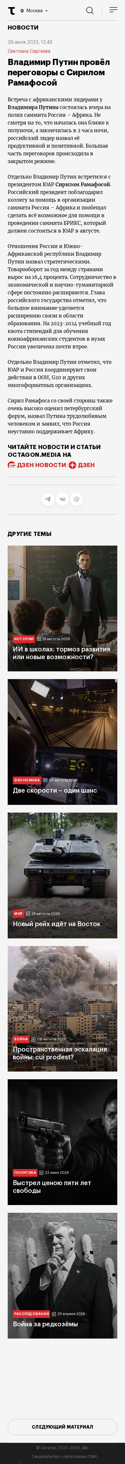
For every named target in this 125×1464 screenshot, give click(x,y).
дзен (86, 465)
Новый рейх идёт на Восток (56, 924)
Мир (18, 914)
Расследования (31, 1314)
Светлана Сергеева (29, 51)
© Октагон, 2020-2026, (62, 1448)
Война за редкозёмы (45, 1324)
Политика (25, 1172)
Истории (24, 639)
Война (21, 1039)
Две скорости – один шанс (55, 790)
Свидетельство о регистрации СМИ (64, 1457)
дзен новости (41, 465)
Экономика (27, 780)
